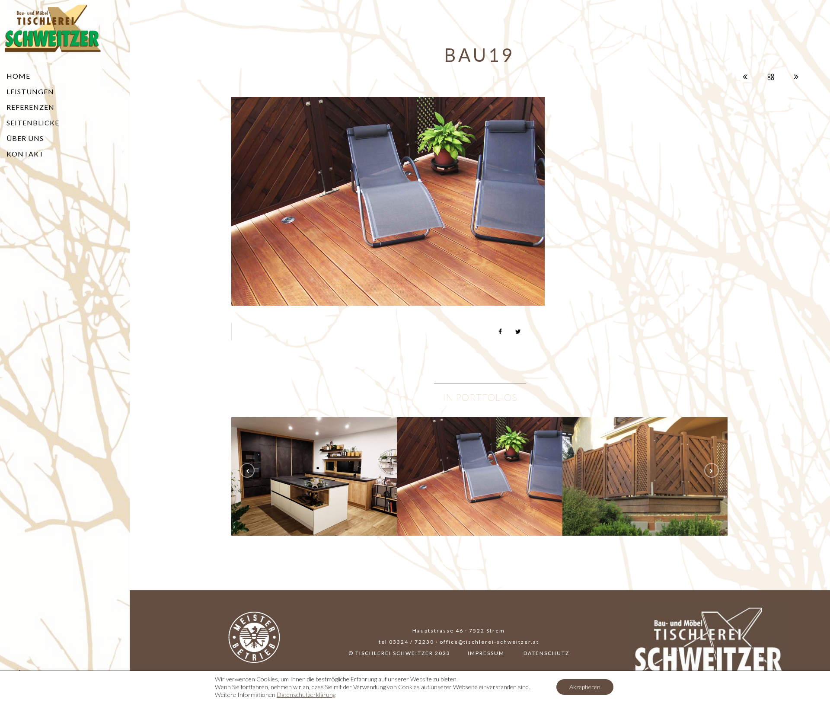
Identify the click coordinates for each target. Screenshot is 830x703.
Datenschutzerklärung (306, 694)
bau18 (645, 480)
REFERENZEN (30, 107)
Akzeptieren (584, 686)
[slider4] (480, 457)
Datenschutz (546, 653)
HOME (18, 76)
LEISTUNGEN (30, 91)
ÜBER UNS (25, 138)
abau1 (314, 480)
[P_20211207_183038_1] (314, 457)
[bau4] (645, 457)
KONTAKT (25, 154)
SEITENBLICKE (32, 122)
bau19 (479, 480)
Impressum (486, 653)
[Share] (500, 331)
